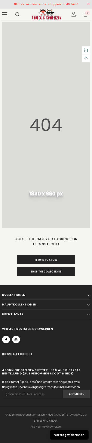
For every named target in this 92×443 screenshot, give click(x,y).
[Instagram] (16, 339)
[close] (88, 4)
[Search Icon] (17, 14)
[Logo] (46, 14)
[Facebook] (6, 339)
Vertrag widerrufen (69, 435)
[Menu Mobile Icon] (4, 14)
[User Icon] (73, 14)
